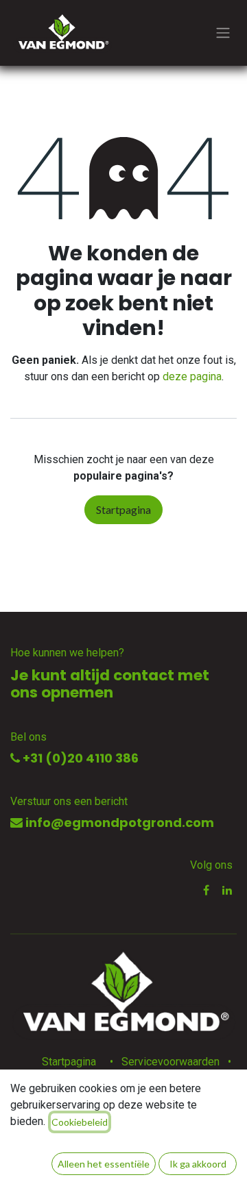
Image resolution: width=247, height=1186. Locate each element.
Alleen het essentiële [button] (104, 1164)
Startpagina (123, 509)
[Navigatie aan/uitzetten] (223, 33)
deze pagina (192, 376)
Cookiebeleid (79, 1122)
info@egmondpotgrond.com (118, 822)
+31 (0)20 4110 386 (79, 758)
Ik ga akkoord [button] (197, 1164)
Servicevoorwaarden (170, 1061)
